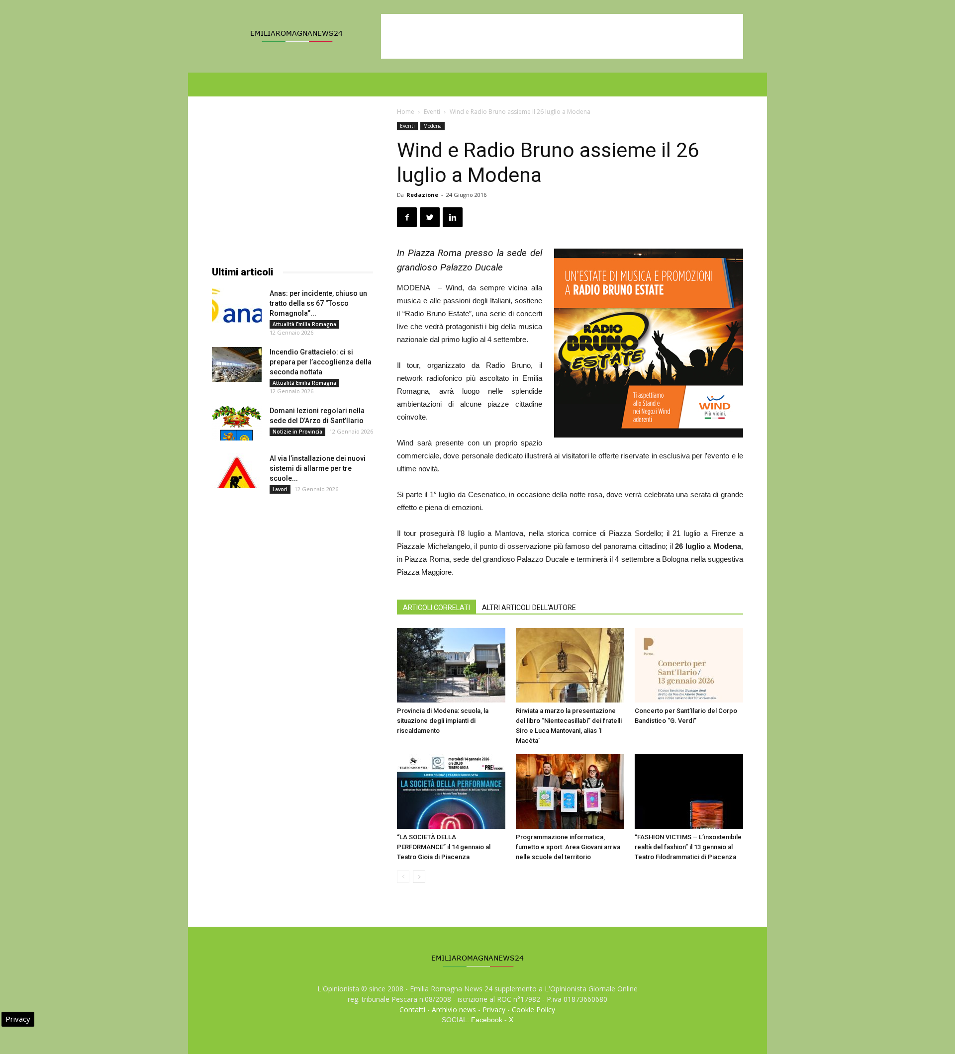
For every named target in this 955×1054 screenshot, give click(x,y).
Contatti (412, 1009)
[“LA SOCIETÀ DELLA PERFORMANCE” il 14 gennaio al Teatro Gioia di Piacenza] (451, 791)
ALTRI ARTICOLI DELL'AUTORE (529, 608)
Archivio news (454, 1009)
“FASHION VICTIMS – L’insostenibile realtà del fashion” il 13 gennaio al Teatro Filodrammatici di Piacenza (688, 847)
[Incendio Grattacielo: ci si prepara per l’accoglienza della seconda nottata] (237, 364)
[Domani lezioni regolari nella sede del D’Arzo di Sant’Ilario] (237, 423)
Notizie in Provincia (297, 431)
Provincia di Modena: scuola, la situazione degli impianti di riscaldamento (442, 720)
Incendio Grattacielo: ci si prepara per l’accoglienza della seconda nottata (321, 362)
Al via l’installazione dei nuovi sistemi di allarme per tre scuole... (318, 468)
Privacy (493, 1009)
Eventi (432, 111)
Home (405, 111)
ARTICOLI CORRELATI (436, 608)
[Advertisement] (562, 36)
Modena (432, 125)
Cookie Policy (533, 1009)
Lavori (280, 489)
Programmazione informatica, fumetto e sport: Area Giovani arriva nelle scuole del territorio (568, 847)
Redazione (422, 194)
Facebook (486, 1020)
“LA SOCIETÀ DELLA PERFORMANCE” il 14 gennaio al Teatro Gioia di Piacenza (443, 847)
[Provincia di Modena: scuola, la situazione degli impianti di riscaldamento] (451, 665)
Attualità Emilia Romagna (304, 324)
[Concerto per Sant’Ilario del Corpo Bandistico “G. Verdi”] (689, 665)
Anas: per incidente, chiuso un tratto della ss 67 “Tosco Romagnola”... (318, 303)
